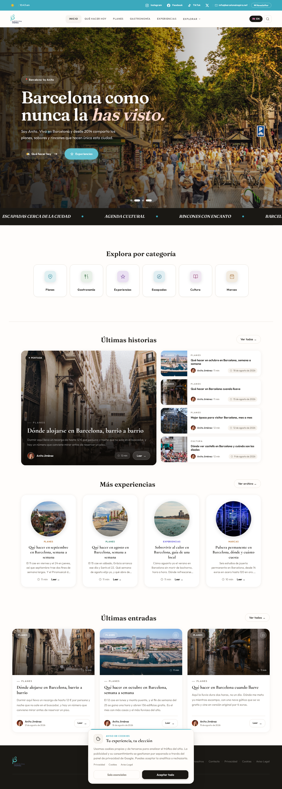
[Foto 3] (141, 200)
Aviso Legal (263, 761)
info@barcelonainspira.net (233, 5)
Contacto (214, 761)
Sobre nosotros (195, 761)
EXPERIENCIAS (166, 18)
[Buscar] (267, 19)
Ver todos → (249, 339)
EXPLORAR (190, 18)
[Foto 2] (135, 200)
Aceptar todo (165, 774)
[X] (207, 5)
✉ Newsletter (261, 5)
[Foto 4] (149, 200)
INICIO (73, 18)
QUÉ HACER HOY (95, 18)
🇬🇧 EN (256, 18)
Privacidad (230, 761)
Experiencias (84, 154)
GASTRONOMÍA (140, 18)
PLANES (118, 18)
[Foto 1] (131, 200)
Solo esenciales (116, 774)
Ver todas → (257, 617)
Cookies (246, 761)
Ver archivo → (247, 483)
